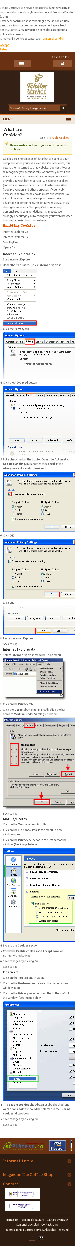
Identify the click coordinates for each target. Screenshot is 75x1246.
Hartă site (12, 1219)
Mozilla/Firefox (12, 242)
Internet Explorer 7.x (15, 231)
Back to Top (10, 644)
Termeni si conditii (52, 38)
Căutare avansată (57, 1219)
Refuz (3, 49)
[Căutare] (63, 108)
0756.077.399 (60, 57)
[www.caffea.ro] (38, 87)
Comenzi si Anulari (27, 1224)
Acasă (41, 137)
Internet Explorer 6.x (15, 237)
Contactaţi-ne (50, 1224)
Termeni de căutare (32, 1219)
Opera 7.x (9, 247)
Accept (4, 45)
